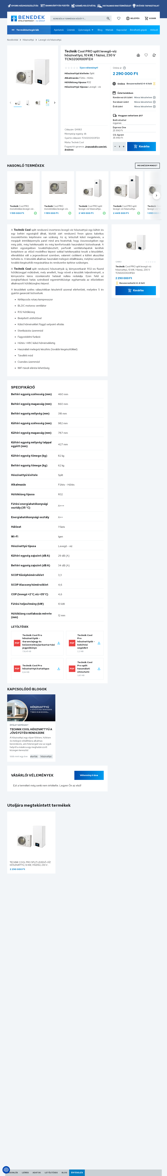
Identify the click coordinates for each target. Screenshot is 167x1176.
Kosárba (144, 146)
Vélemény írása (89, 775)
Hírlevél (154, 29)
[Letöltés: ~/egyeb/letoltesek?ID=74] (99, 669)
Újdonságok (84, 29)
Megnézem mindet (147, 165)
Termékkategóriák (27, 29)
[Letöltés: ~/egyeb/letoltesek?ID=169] (59, 643)
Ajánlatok (59, 29)
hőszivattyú (46, 756)
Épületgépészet (19, 725)
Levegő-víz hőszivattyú (49, 39)
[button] (132, 18)
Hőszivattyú (28, 39)
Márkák (109, 29)
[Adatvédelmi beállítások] (6, 1170)
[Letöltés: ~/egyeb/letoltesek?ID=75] (59, 669)
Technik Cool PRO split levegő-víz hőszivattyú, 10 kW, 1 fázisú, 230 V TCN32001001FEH (30, 865)
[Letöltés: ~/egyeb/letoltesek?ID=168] (99, 643)
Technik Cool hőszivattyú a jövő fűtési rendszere (31, 731)
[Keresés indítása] (108, 18)
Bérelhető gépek (138, 29)
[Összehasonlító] (138, 55)
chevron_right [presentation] (55, 102)
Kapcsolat (122, 29)
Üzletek (71, 29)
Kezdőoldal (12, 39)
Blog (100, 29)
